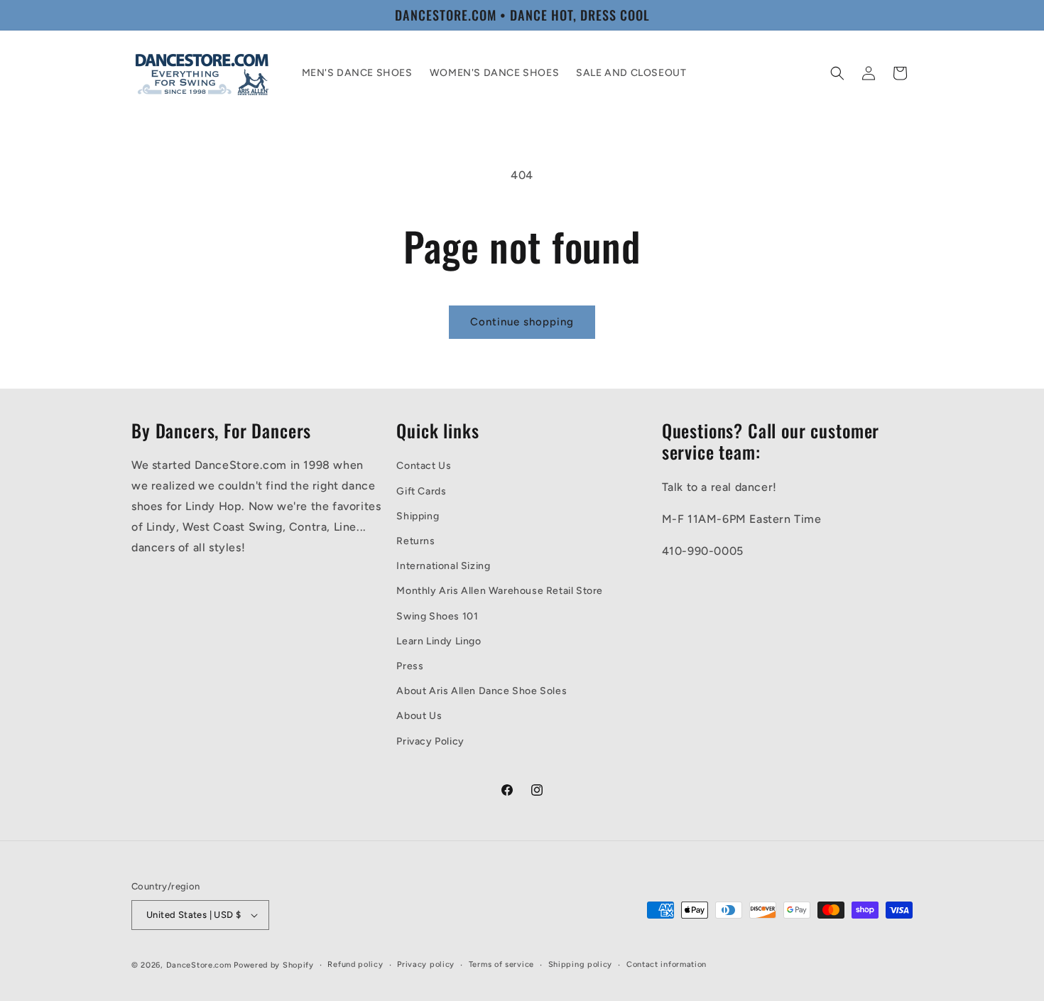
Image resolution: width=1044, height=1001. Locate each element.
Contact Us (423, 466)
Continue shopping (522, 321)
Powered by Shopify (274, 965)
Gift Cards (421, 491)
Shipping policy (580, 964)
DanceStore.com (199, 965)
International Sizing (443, 566)
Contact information (666, 964)
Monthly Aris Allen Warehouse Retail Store (499, 591)
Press (409, 666)
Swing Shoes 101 (437, 616)
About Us (419, 716)
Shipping (417, 516)
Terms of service (501, 964)
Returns (415, 541)
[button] (837, 73)
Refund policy (355, 964)
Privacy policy (426, 964)
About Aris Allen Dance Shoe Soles (481, 691)
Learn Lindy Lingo (438, 641)
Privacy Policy (430, 741)
